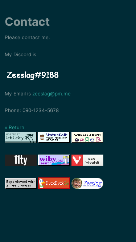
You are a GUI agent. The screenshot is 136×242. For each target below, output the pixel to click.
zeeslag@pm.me (51, 94)
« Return (14, 127)
